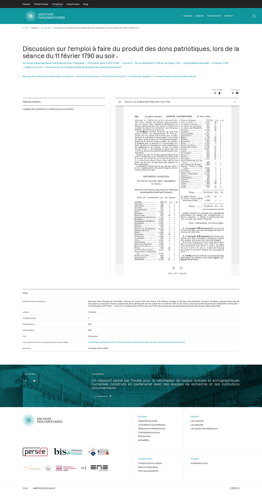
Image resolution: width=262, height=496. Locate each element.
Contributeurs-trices (149, 432)
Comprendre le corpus (150, 463)
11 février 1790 (220, 63)
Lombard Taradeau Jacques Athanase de (175, 76)
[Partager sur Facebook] (232, 93)
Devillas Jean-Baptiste (140, 76)
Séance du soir (34, 67)
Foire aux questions (148, 471)
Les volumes (46, 28)
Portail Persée (41, 4)
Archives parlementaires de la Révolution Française (53, 63)
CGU (25, 488)
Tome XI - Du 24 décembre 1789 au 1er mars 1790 (151, 63)
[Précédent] (173, 268)
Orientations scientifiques (151, 424)
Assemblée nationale (196, 63)
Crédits (234, 488)
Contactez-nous (199, 463)
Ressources (144, 436)
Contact (228, 15)
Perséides (57, 4)
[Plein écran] (235, 102)
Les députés (197, 424)
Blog (85, 4)
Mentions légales (44, 488)
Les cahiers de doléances (204, 428)
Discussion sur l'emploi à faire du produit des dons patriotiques (83, 67)
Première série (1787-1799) (103, 63)
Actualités (143, 440)
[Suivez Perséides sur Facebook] (26, 381)
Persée (26, 4)
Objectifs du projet (147, 421)
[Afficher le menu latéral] (120, 102)
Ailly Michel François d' (114, 76)
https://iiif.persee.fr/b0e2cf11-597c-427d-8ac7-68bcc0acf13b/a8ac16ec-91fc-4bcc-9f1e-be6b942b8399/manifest (136, 342)
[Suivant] (181, 268)
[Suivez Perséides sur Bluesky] (34, 381)
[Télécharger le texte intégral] (219, 93)
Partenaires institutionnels (151, 428)
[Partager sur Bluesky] (237, 93)
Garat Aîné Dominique (87, 76)
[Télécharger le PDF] (215, 93)
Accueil (26, 28)
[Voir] (117, 55)
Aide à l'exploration (148, 467)
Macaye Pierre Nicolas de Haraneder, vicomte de (48, 76)
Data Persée (73, 4)
